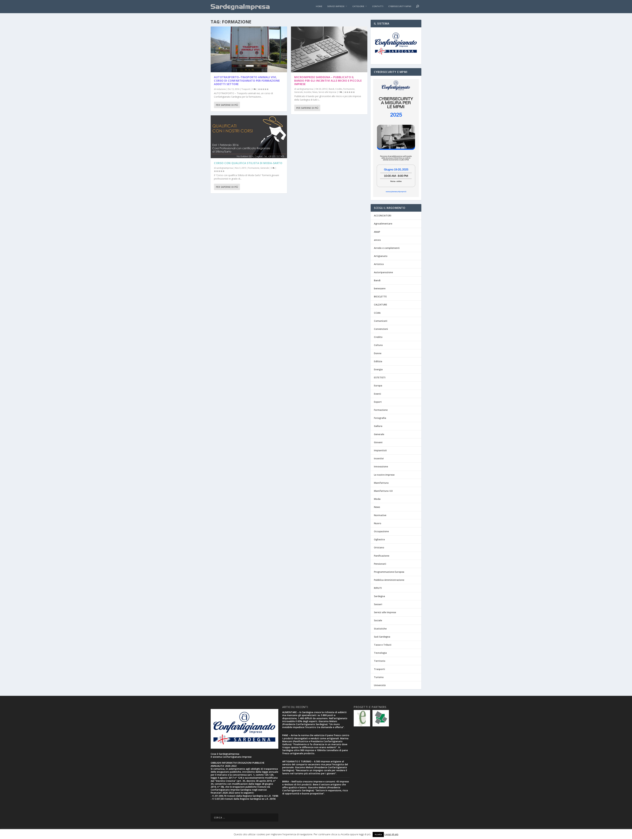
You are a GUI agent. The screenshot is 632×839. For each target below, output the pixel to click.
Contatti (377, 6)
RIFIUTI (378, 588)
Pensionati (380, 563)
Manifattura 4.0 (383, 490)
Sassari (378, 604)
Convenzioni (381, 328)
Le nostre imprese (384, 474)
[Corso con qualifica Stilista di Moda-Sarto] (249, 136)
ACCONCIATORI (382, 215)
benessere (379, 288)
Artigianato (380, 256)
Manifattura (381, 482)
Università (380, 685)
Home (319, 6)
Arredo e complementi (387, 247)
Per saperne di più (227, 104)
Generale (264, 168)
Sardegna (379, 596)
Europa (378, 385)
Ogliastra (379, 539)
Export (378, 401)
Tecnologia (380, 652)
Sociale (378, 620)
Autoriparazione (383, 272)
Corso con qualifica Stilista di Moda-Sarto (248, 163)
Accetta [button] (378, 834)
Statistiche (380, 628)
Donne (377, 353)
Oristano (379, 547)
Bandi (331, 89)
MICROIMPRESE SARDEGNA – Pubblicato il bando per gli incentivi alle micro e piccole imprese (328, 80)
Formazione (253, 168)
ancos (377, 239)
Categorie (358, 6)
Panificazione (381, 555)
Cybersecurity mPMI (399, 6)
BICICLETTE (380, 296)
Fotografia (380, 418)
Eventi (377, 393)
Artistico (379, 264)
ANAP (377, 231)
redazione (221, 89)
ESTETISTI (379, 377)
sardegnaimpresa (224, 168)
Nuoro (377, 523)
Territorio (379, 660)
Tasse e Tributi (382, 644)
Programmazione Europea (389, 571)
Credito (338, 89)
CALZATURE (380, 304)
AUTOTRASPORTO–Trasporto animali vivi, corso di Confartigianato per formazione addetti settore (247, 80)
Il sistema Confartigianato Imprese (231, 756)
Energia (378, 369)
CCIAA (377, 312)
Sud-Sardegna (382, 636)
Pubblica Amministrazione (389, 579)
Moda (377, 498)
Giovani (378, 442)
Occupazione (381, 531)
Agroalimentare (383, 223)
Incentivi (307, 92)
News (314, 92)
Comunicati (380, 320)
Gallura (378, 426)
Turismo (379, 677)
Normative (380, 515)
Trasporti (245, 89)
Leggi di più (391, 834)
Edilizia (378, 361)
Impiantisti (380, 450)
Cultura (378, 345)
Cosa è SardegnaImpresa (225, 753)
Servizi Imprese (335, 6)
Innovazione (381, 466)
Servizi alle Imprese (327, 92)
